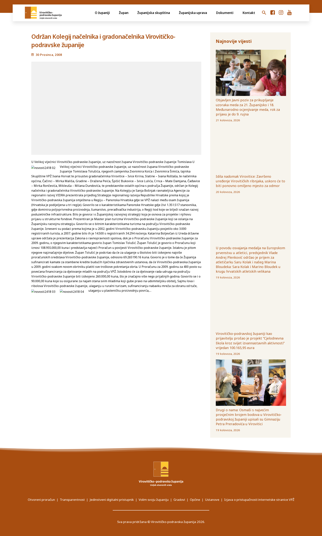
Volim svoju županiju (154, 499)
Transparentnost (72, 499)
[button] (264, 12)
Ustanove (212, 499)
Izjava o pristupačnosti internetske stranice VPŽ (259, 499)
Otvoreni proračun (41, 499)
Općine (195, 499)
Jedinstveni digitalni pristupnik (112, 499)
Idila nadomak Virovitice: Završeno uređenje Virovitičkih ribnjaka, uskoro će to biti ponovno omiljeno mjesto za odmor (250, 181)
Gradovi (179, 499)
